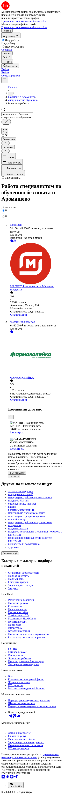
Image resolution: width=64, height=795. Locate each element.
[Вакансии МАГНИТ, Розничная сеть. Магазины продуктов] (35, 264)
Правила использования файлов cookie (24, 27)
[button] (5, 69)
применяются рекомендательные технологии (30, 756)
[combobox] (17, 114)
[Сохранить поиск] (4, 131)
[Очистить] (6, 122)
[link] (7, 61)
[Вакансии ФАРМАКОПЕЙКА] (35, 355)
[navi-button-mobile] (4, 80)
